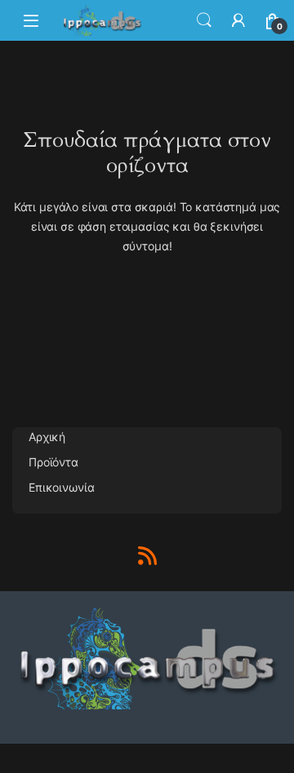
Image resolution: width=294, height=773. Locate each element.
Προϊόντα (53, 462)
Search (204, 20)
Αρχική (47, 437)
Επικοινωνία (61, 487)
